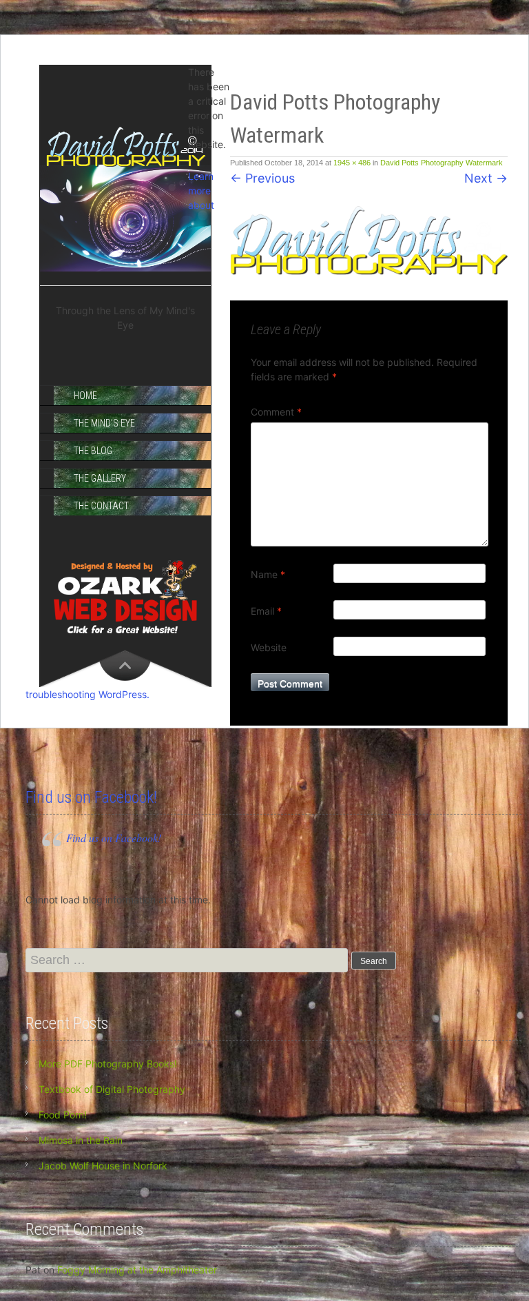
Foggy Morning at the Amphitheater (137, 1270)
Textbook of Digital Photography (112, 1089)
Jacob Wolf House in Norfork (103, 1165)
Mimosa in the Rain (81, 1140)
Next (486, 178)
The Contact (101, 505)
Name (268, 574)
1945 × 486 (352, 162)
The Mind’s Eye (104, 423)
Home (85, 395)
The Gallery (100, 478)
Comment (276, 412)
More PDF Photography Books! (108, 1063)
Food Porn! (63, 1114)
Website (269, 647)
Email (266, 611)
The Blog (93, 450)
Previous (262, 178)
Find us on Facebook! (91, 797)
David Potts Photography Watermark (441, 162)
